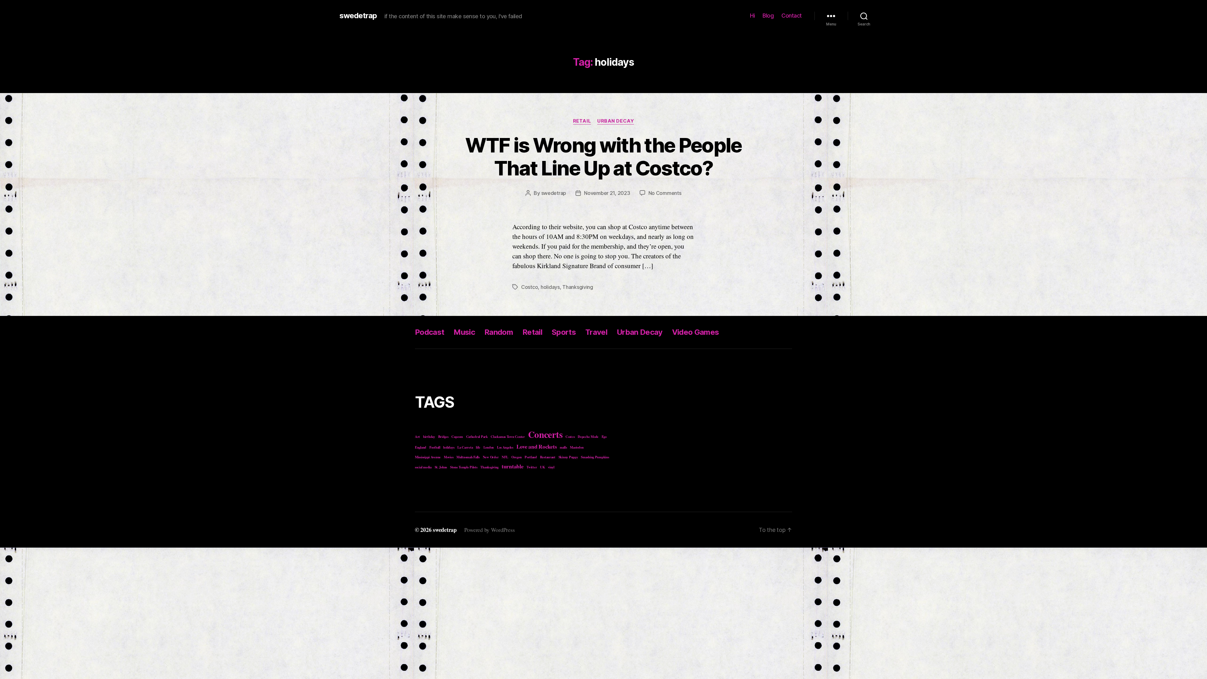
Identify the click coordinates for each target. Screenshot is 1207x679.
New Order (491, 457)
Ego (604, 436)
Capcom (457, 436)
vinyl (551, 467)
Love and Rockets (536, 446)
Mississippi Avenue (428, 457)
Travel (596, 332)
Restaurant (547, 457)
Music (464, 332)
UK (542, 467)
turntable (513, 466)
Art (417, 436)
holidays (550, 287)
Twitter (531, 467)
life (478, 447)
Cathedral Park (477, 436)
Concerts (545, 434)
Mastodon (576, 447)
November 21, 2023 (607, 193)
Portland (531, 457)
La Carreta (465, 447)
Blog (768, 15)
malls (563, 447)
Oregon (516, 457)
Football (434, 447)
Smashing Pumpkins (595, 457)
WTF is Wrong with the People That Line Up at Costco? (603, 156)
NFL (505, 457)
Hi (752, 15)
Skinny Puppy (568, 457)
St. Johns (441, 467)
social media (423, 467)
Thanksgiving (577, 287)
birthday (429, 436)
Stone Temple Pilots (463, 467)
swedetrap (358, 15)
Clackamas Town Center (508, 436)
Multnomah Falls (468, 457)
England (420, 447)
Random (498, 332)
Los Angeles (505, 447)
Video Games (695, 332)
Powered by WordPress (489, 529)
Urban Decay (615, 121)
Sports (564, 332)
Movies (448, 457)
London (488, 447)
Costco (529, 287)
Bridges (443, 436)
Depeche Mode (588, 436)
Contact (791, 15)
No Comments (664, 193)
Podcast (429, 332)
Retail (582, 121)
